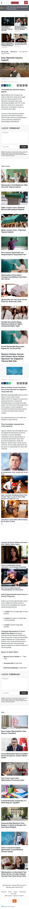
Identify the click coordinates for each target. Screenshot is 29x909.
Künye (10, 892)
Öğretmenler (13, 51)
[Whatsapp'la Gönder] (10, 85)
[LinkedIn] (7, 85)
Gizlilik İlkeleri (22, 892)
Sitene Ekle (14, 894)
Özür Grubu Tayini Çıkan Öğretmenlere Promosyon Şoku (17, 8)
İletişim (15, 892)
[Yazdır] (18, 85)
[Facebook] (2, 85)
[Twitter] (5, 85)
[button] (21, 85)
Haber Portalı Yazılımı (9, 906)
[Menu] (26, 2)
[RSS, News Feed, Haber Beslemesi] (14, 901)
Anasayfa (5, 51)
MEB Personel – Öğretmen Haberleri (14, 895)
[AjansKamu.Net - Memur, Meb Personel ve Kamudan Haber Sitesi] (10, 2)
